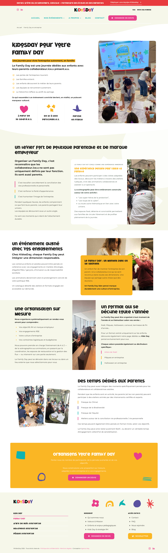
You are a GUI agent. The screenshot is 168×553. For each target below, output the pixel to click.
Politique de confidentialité (50, 548)
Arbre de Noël (111, 352)
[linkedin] (22, 10)
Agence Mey (85, 548)
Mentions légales (66, 548)
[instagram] (18, 10)
